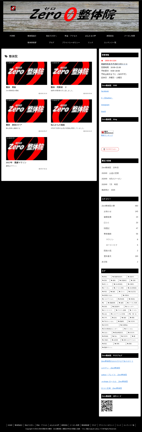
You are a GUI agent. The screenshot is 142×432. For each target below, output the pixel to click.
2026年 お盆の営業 (110, 173)
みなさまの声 (54, 425)
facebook (105, 91)
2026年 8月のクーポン (112, 179)
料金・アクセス (41, 425)
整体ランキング (107, 135)
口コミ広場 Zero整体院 (111, 388)
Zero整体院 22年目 (110, 168)
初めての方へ (29, 425)
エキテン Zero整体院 (110, 368)
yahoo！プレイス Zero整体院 (114, 375)
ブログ (94, 425)
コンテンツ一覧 (128, 425)
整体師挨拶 (85, 425)
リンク (118, 425)
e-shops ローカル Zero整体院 (114, 381)
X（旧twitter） (107, 98)
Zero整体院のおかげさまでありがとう (117, 361)
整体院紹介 (19, 425)
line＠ (103, 111)
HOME (10, 425)
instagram (105, 105)
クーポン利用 (74, 425)
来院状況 (64, 425)
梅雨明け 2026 (108, 190)
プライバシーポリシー (106, 425)
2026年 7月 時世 (110, 184)
